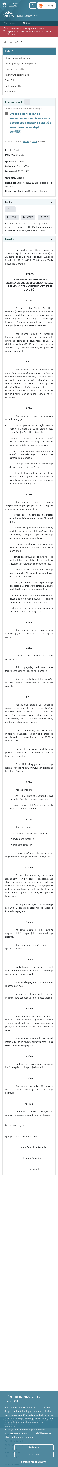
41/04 (34, 141)
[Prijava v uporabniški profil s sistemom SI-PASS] (46, 5)
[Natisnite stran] (22, 42)
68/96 (26, 141)
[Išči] (32, 5)
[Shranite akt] (11, 42)
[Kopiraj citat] (27, 102)
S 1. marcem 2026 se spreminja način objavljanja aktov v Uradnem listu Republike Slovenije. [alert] (29, 31)
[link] (10, 23)
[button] (29, 102)
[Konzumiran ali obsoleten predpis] (6, 113)
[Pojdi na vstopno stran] (10, 6)
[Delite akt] (16, 42)
